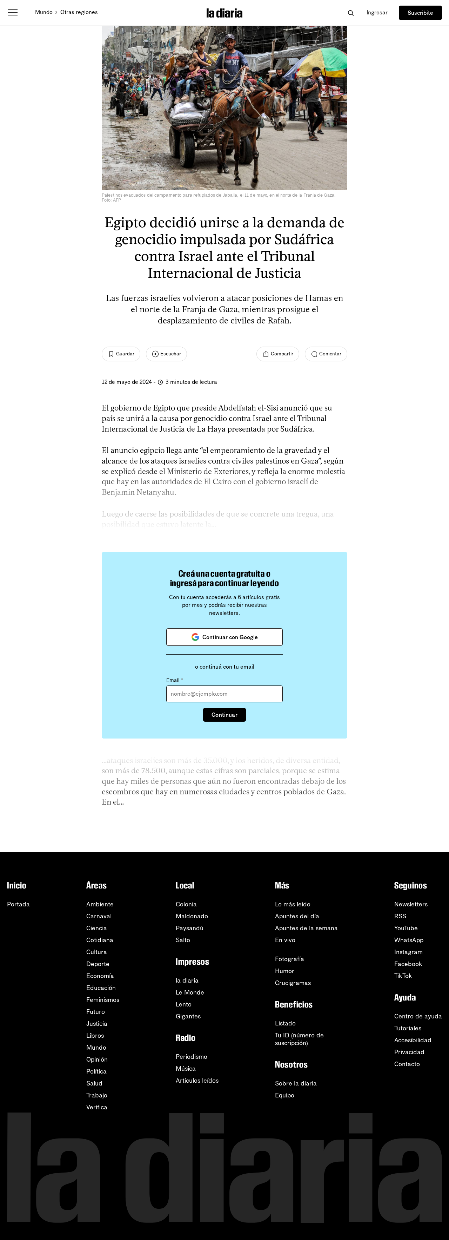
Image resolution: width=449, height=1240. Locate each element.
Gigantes (188, 1016)
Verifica (96, 1107)
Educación (101, 988)
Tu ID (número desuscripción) (299, 1039)
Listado (285, 1023)
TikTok (403, 976)
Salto (183, 940)
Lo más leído (292, 904)
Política (96, 1071)
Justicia (96, 1024)
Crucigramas (293, 983)
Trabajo (96, 1095)
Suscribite (420, 12)
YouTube (406, 928)
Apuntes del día (297, 916)
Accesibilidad (412, 1040)
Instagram (408, 952)
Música (186, 1068)
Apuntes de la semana (306, 928)
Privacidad (409, 1052)
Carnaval (99, 916)
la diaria (187, 980)
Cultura (96, 952)
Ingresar (377, 12)
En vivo (285, 940)
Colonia (186, 904)
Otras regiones (79, 12)
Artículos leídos (197, 1080)
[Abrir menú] (12, 12)
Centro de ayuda (418, 1016)
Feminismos (102, 1000)
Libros (95, 1035)
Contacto (407, 1064)
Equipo (284, 1095)
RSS (400, 916)
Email (174, 680)
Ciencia (96, 928)
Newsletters (411, 904)
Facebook (408, 964)
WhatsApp (408, 940)
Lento (184, 1004)
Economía (100, 976)
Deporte (97, 964)
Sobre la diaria (296, 1083)
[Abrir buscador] (350, 13)
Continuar (224, 714)
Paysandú (189, 928)
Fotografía (289, 959)
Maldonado (192, 916)
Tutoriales (407, 1028)
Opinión (97, 1059)
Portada (18, 904)
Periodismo (191, 1057)
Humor (284, 971)
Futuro (95, 1012)
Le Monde (190, 992)
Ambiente (100, 904)
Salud (94, 1083)
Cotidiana (99, 940)
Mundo (44, 12)
